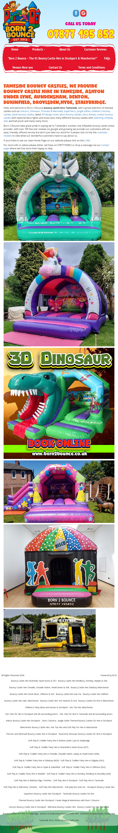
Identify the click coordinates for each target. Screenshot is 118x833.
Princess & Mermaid (52, 111)
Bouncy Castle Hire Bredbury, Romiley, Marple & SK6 (82, 680)
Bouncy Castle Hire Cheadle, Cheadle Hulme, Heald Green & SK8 (39, 687)
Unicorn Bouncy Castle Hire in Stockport (27, 807)
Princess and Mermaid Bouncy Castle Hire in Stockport (31, 734)
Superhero (69, 111)
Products (38, 49)
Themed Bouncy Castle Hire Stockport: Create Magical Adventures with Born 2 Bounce (59, 800)
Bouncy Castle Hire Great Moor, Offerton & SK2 (32, 694)
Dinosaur (35, 111)
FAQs (107, 58)
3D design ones (50, 114)
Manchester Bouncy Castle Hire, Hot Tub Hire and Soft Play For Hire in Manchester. (59, 727)
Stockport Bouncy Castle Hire (101, 787)
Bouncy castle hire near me (68, 694)
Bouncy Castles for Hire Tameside (93, 807)
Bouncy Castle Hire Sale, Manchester (21, 700)
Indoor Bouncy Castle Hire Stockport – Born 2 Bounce (31, 720)
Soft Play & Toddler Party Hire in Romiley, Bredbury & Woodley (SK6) (79, 773)
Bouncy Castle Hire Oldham (95, 694)
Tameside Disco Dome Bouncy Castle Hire (59, 820)
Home (14, 49)
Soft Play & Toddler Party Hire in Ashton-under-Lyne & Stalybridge (59, 740)
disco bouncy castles (70, 114)
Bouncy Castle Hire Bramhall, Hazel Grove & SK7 (33, 680)
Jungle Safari (83, 111)
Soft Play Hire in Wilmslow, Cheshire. (21, 787)
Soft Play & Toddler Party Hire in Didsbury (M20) (36, 760)
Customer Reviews (95, 49)
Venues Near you (22, 67)
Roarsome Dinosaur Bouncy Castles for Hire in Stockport (85, 734)
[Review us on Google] (83, 13)
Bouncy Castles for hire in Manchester (96, 700)
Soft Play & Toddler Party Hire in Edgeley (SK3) (82, 760)
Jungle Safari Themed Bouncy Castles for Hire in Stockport (85, 720)
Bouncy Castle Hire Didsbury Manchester (90, 687)
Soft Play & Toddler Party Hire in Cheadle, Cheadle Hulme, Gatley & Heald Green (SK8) (59, 753)
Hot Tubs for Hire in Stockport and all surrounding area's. (31, 714)
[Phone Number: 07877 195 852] (80, 33)
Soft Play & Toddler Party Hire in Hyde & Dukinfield (36, 767)
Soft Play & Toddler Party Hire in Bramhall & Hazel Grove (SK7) (59, 747)
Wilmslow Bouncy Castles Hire (62, 807)
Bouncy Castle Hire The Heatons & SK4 (58, 700)
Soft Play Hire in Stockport (65, 780)
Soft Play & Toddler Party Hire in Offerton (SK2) (83, 767)
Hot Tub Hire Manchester (81, 707)
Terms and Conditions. (92, 67)
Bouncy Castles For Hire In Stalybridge (20, 813)
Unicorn (24, 111)
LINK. (88, 140)
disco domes (89, 114)
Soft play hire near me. (75, 787)
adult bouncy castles (23, 114)
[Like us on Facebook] (76, 13)
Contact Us (55, 67)
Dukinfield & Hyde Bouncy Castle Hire (97, 813)
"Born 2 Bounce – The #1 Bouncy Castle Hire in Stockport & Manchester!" (52, 58)
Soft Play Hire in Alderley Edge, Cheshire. (33, 780)
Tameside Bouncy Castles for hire (78, 793)
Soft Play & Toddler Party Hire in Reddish (26, 773)
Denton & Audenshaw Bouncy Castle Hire (59, 813)
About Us (64, 49)
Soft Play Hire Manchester (51, 787)
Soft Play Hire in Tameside (91, 780)
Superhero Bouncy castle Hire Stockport (42, 793)
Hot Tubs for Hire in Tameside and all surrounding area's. (86, 714)
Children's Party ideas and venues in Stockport (46, 707)
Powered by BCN (109, 675)
